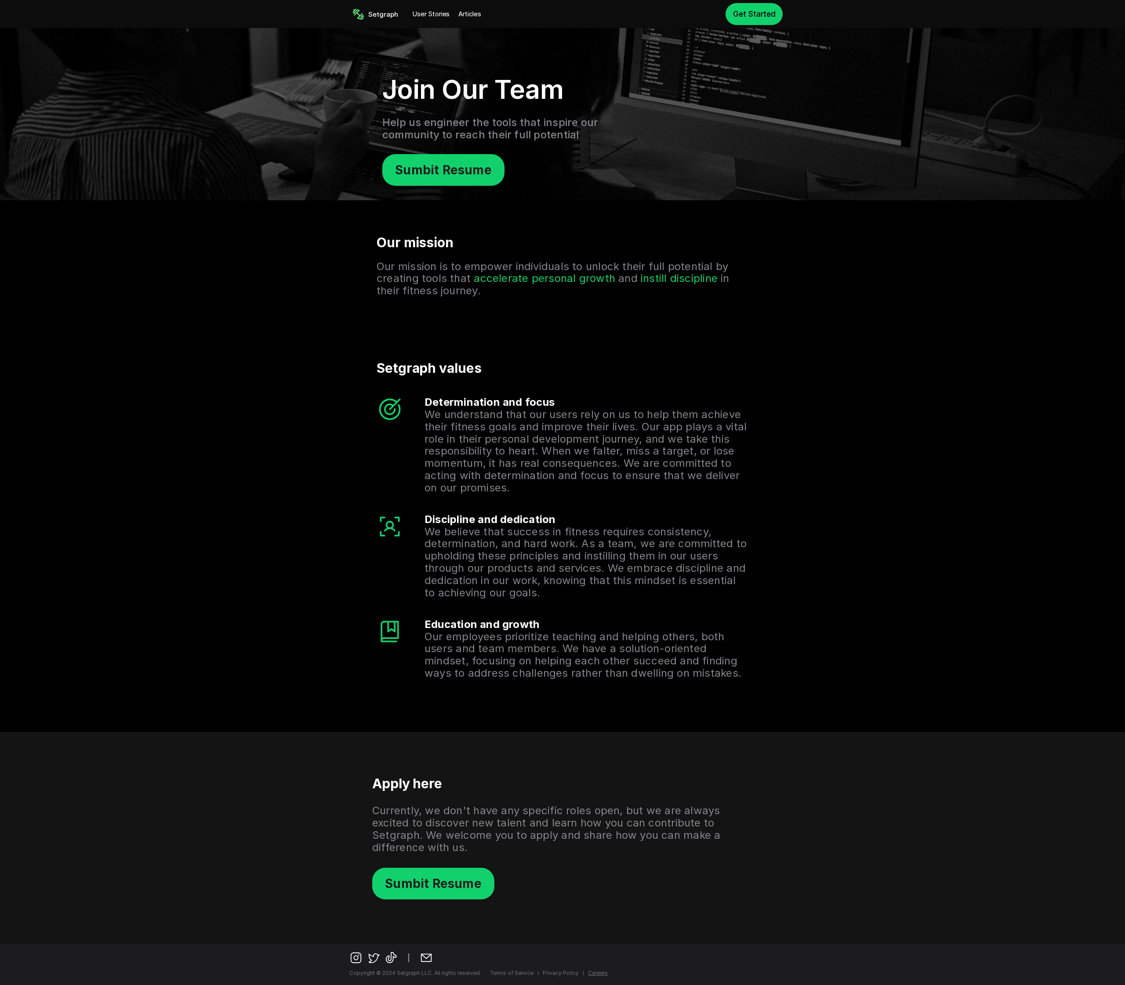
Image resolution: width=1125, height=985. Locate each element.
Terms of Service (511, 973)
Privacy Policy (561, 973)
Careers (598, 973)
